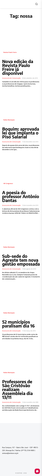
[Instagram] (7, 460)
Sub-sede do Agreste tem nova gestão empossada (21, 260)
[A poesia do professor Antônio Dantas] (21, 171)
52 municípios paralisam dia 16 (18, 323)
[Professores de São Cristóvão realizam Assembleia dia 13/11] (21, 360)
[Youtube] (12, 460)
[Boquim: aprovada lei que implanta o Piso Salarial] (21, 107)
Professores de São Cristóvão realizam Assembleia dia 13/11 (17, 389)
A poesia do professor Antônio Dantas (20, 196)
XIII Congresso (8, 183)
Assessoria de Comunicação (11, 78)
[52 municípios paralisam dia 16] (21, 300)
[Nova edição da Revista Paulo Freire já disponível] (21, 40)
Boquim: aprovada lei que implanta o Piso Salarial (20, 132)
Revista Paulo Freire (10, 52)
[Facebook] (3, 460)
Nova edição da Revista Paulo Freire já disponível (17, 67)
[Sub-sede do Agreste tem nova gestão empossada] (21, 235)
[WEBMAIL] (16, 460)
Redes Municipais (9, 120)
